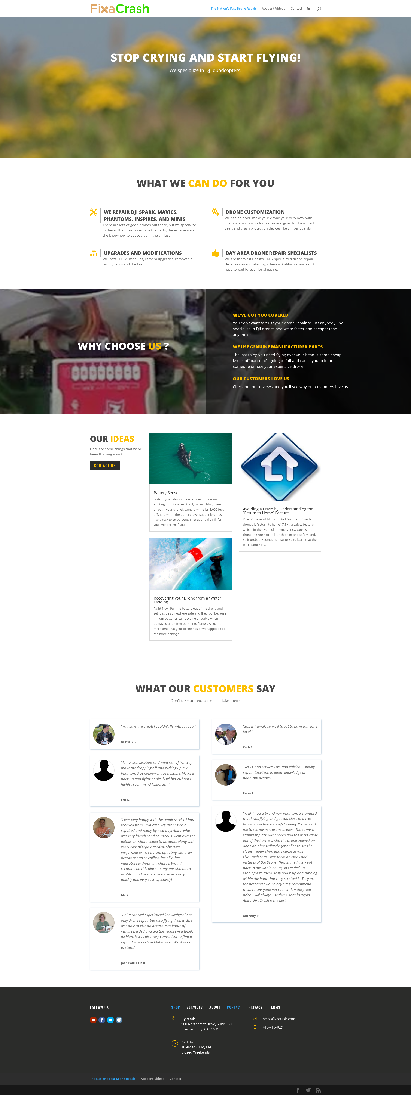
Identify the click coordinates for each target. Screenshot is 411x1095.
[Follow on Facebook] (101, 1020)
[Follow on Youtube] (93, 1020)
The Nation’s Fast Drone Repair (233, 8)
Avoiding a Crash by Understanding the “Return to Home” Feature (278, 510)
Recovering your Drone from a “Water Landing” (187, 599)
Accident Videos (273, 8)
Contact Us (105, 465)
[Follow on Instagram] (119, 1020)
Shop (175, 1007)
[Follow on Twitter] (110, 1020)
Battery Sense (166, 492)
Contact (296, 8)
